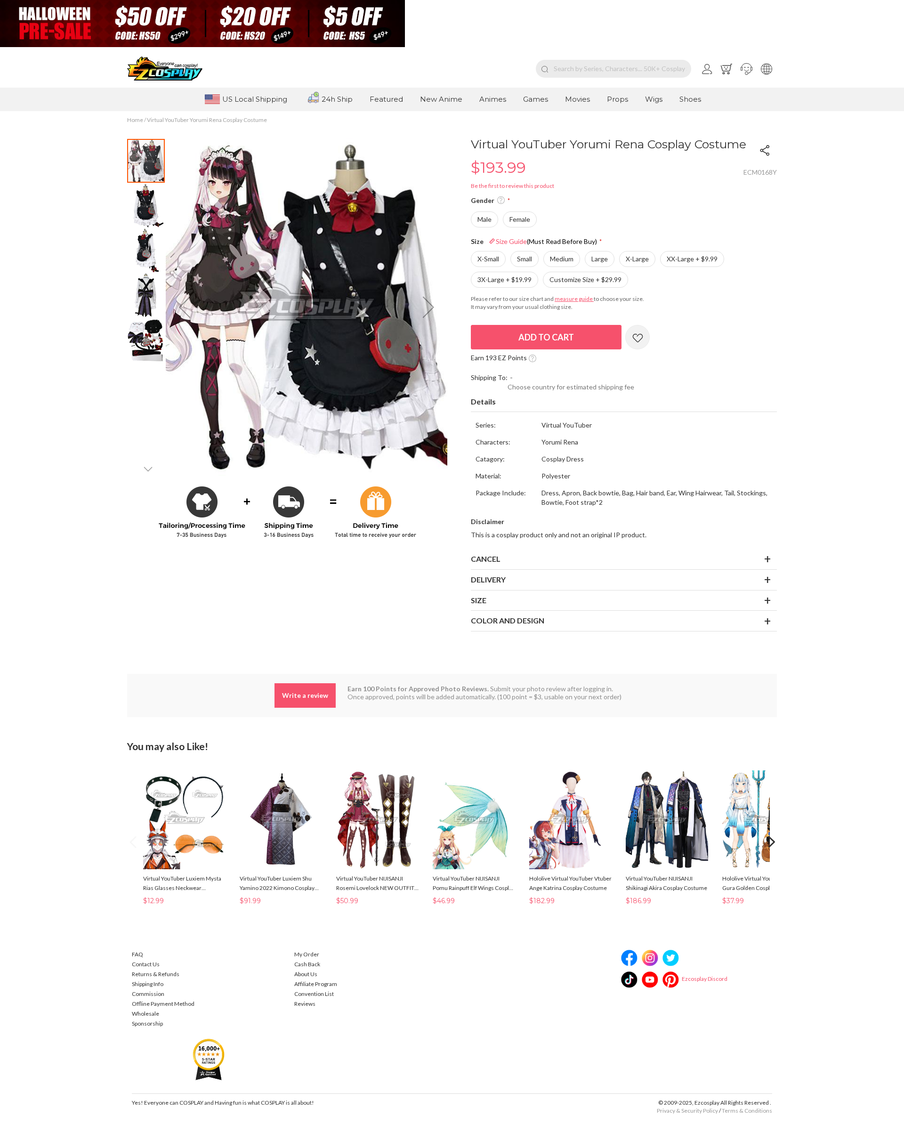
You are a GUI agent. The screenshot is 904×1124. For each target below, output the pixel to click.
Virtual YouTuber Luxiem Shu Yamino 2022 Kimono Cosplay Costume (277, 884)
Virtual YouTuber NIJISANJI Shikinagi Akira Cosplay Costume (666, 883)
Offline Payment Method (163, 1003)
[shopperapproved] (208, 1058)
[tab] (624, 402)
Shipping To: (489, 377)
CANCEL (485, 558)
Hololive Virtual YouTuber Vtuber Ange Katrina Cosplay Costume (570, 883)
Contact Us (146, 964)
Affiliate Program (315, 983)
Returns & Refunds (155, 974)
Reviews (304, 1003)
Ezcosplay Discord (704, 978)
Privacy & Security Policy (687, 1110)
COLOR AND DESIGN (507, 620)
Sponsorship (147, 1023)
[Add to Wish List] (637, 337)
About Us (305, 974)
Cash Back (307, 964)
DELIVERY (488, 579)
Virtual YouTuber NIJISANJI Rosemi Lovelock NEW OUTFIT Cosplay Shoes (375, 884)
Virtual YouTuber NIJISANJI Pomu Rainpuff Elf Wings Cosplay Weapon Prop (474, 884)
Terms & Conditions (747, 1110)
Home (135, 119)
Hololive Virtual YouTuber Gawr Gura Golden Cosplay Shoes (761, 883)
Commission (148, 993)
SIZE (478, 600)
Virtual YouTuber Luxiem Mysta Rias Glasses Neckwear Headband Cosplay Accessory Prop (182, 884)
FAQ (137, 954)
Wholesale (145, 1013)
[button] (746, 68)
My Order (306, 954)
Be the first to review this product (512, 185)
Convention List (314, 993)
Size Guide (546, 241)
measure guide (574, 298)
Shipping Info (147, 983)
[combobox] (613, 69)
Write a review (305, 695)
